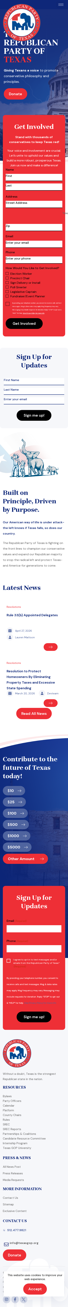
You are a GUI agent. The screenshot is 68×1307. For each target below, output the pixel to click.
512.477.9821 (16, 1230)
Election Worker (21, 273)
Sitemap (8, 1204)
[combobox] (34, 214)
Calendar (8, 1106)
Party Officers (12, 1101)
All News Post (12, 1167)
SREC (6, 1124)
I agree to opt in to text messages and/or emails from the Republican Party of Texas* (36, 963)
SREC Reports (12, 1129)
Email (9, 236)
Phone (10, 252)
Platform (8, 1110)
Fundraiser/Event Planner (27, 296)
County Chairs (12, 1115)
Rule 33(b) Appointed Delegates (32, 615)
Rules (6, 1120)
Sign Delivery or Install (25, 283)
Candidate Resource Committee (24, 1138)
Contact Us (10, 1198)
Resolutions (14, 607)
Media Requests (13, 1180)
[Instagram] (6, 1299)
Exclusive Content (15, 1211)
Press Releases (13, 1173)
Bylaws (7, 1096)
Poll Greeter (18, 287)
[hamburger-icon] (61, 4)
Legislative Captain (23, 292)
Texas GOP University (17, 1148)
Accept (35, 1288)
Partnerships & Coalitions (19, 1134)
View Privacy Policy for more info (33, 313)
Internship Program (15, 1143)
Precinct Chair (20, 278)
